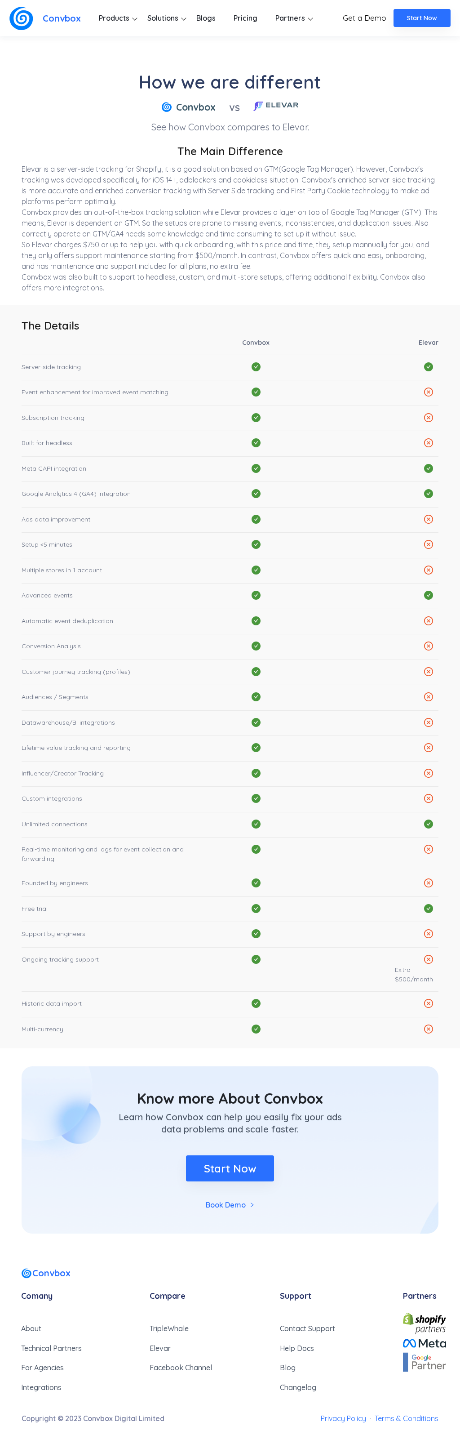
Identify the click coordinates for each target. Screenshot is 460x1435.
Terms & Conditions (406, 1418)
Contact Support (307, 1328)
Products (114, 17)
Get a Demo (364, 17)
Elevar (160, 1348)
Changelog (298, 1387)
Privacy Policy (343, 1418)
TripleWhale (169, 1328)
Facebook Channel (181, 1367)
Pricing (245, 17)
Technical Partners (51, 1348)
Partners (290, 17)
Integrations (41, 1387)
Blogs (206, 17)
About (31, 1328)
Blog (288, 1367)
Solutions (162, 17)
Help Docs (297, 1348)
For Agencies (42, 1367)
